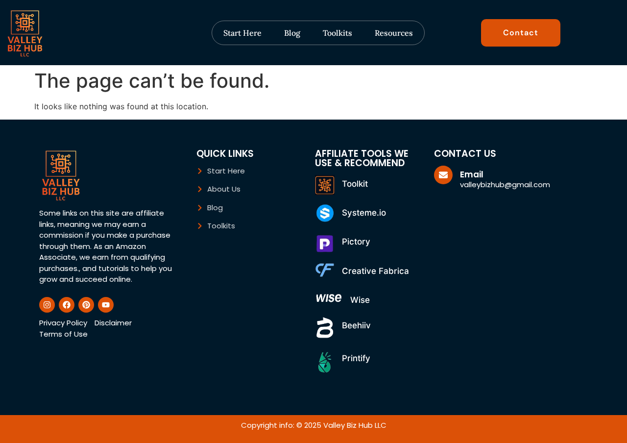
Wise (360, 300)
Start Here (242, 33)
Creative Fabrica (375, 271)
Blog (292, 33)
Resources (394, 33)
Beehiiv (356, 325)
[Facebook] (66, 305)
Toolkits (337, 33)
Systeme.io (364, 213)
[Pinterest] (86, 305)
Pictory (356, 241)
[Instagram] (47, 305)
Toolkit (355, 184)
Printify (356, 358)
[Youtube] (106, 305)
